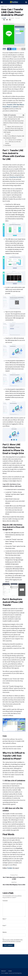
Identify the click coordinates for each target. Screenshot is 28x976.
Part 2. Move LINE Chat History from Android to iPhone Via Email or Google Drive (13, 123)
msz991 (4, 18)
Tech (6, 6)
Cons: (8, 134)
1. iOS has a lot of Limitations (14, 139)
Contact (10, 971)
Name (4, 919)
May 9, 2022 (11, 18)
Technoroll (3, 971)
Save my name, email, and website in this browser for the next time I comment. (13, 940)
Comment (5, 900)
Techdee (10, 868)
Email (4, 925)
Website (5, 932)
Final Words (8, 145)
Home (2, 6)
